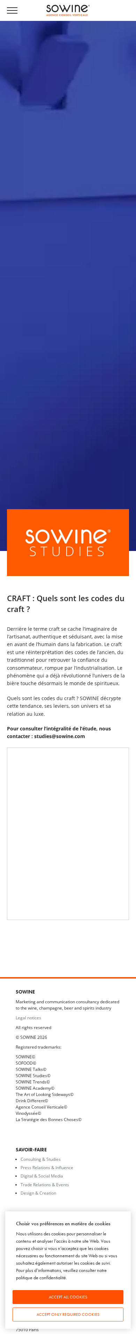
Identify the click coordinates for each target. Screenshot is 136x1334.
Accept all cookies (68, 1297)
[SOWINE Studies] (68, 542)
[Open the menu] (15, 10)
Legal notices (28, 1017)
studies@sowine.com (59, 736)
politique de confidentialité (41, 1278)
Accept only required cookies (68, 1314)
